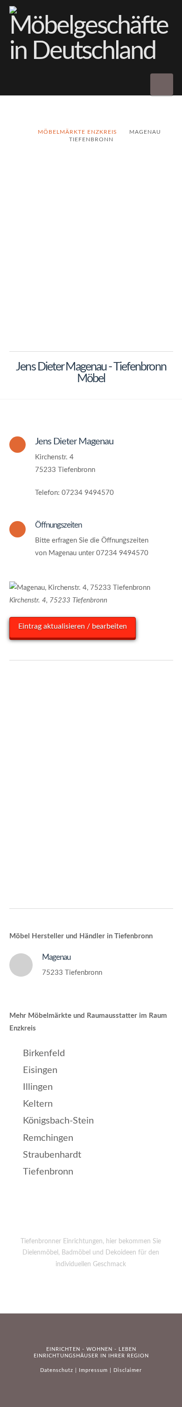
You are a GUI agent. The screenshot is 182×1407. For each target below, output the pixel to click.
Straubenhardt (52, 1155)
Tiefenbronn (48, 1171)
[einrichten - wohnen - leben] (91, 35)
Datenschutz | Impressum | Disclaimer (91, 1370)
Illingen (38, 1087)
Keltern (38, 1104)
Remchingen (48, 1138)
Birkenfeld (44, 1053)
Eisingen (40, 1070)
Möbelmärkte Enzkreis (77, 132)
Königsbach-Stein (58, 1120)
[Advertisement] (91, 253)
